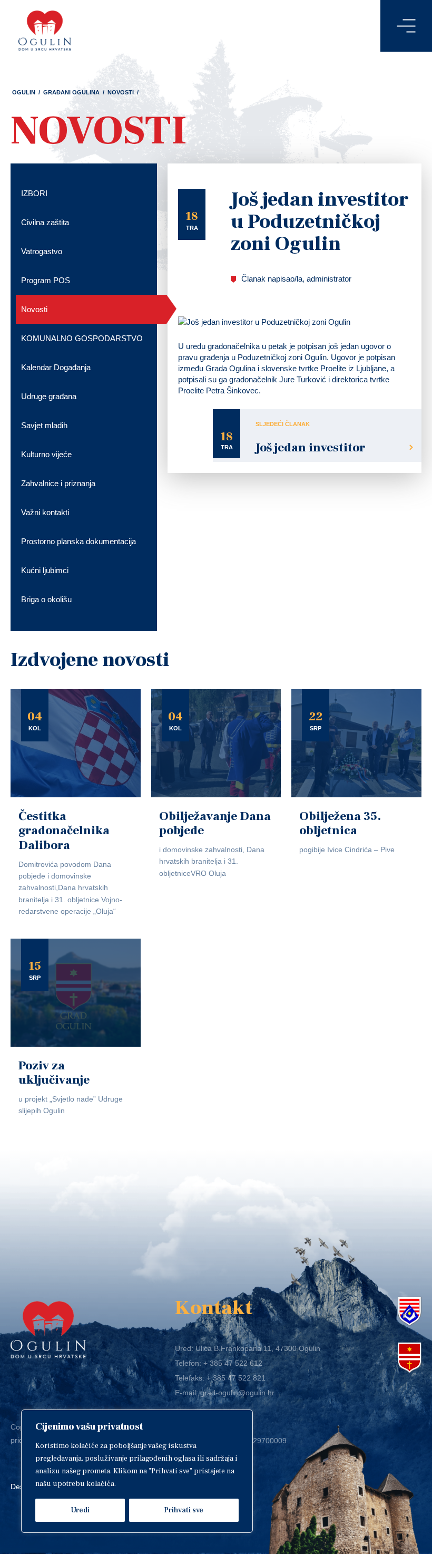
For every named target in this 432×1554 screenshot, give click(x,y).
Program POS (45, 280)
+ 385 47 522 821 (236, 1378)
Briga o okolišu (46, 599)
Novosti (120, 92)
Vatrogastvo (41, 251)
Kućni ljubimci (44, 570)
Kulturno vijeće (46, 454)
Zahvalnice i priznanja (58, 483)
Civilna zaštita (45, 222)
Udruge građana (48, 396)
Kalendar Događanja (56, 367)
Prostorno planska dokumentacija (78, 541)
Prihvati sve (183, 1510)
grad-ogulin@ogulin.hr (237, 1392)
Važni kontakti (45, 512)
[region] (137, 1471)
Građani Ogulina (71, 92)
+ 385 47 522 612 (232, 1363)
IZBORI (34, 193)
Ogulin (23, 92)
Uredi (80, 1510)
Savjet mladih (44, 425)
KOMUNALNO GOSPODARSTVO (82, 338)
